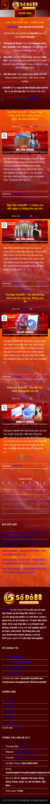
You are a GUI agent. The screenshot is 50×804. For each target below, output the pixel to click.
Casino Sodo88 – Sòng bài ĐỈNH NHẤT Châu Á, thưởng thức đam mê (24, 553)
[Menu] (5, 5)
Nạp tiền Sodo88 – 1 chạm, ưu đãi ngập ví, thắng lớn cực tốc (25, 206)
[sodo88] (25, 5)
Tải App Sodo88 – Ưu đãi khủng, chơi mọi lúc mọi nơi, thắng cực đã (25, 298)
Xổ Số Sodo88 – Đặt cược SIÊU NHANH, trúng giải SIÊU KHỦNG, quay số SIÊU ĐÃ (24, 535)
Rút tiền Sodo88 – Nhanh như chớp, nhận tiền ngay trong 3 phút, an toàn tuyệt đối (25, 115)
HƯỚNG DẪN (25, 109)
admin (35, 127)
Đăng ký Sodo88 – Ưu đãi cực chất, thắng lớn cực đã (25, 389)
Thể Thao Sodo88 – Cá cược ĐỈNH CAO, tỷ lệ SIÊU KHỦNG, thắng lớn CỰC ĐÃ (24, 571)
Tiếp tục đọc (25, 186)
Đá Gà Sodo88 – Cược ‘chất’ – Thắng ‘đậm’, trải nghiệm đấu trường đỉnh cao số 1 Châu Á (24, 561)
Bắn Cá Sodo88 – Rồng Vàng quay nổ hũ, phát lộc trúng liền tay (25, 544)
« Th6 (5, 517)
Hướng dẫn (12, 27)
